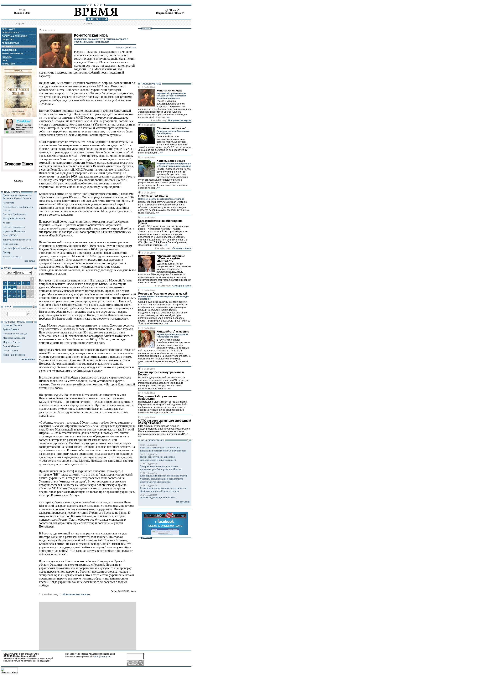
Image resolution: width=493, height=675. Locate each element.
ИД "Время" (172, 10)
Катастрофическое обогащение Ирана (160, 222)
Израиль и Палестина (14, 231)
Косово (7, 222)
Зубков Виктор (11, 329)
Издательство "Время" (170, 13)
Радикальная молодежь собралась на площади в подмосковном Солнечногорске (163, 449)
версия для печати (126, 47)
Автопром (8, 202)
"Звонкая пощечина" (171, 128)
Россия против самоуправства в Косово (161, 373)
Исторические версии (14, 218)
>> (168, 117)
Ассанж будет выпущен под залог (158, 497)
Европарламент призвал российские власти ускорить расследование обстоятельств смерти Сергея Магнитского (163, 478)
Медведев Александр (14, 337)
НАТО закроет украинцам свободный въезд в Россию (164, 422)
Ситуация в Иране (181, 248)
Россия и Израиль (12, 256)
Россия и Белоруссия (14, 226)
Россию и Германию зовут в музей (162, 293)
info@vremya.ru (102, 656)
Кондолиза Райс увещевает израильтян (157, 397)
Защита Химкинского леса (17, 239)
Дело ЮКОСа (10, 235)
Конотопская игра (169, 90)
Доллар (7, 252)
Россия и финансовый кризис (18, 248)
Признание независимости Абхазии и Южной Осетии (17, 197)
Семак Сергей (10, 350)
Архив (21, 23)
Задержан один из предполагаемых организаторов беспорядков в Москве (160, 468)
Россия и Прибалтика (14, 214)
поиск (89, 23)
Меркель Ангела (11, 342)
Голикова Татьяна (12, 325)
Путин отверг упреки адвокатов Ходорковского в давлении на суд (158, 458)
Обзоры (18, 180)
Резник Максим (11, 346)
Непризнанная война (153, 196)
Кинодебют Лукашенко (173, 331)
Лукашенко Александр (15, 333)
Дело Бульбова (10, 243)
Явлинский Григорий (14, 354)
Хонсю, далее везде (171, 160)
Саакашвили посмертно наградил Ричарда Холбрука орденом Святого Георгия (163, 489)
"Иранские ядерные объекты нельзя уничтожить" (171, 258)
